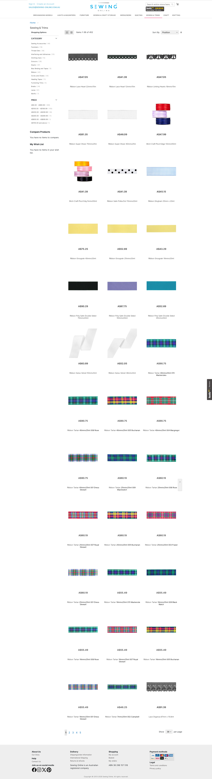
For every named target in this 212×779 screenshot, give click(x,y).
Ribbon (36, 72)
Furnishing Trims (39, 83)
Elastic (36, 65)
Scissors (37, 61)
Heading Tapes (39, 79)
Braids (36, 86)
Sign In (32, 4)
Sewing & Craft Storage (104, 15)
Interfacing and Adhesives (43, 54)
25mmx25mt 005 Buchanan (122, 545)
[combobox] (160, 4)
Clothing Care (39, 58)
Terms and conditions (158, 765)
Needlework (125, 15)
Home (33, 22)
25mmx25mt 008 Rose (161, 487)
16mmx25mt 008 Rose (83, 659)
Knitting (176, 15)
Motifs (35, 94)
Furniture (84, 15)
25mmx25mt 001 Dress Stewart (83, 603)
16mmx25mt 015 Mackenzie (122, 602)
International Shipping (79, 758)
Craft (166, 15)
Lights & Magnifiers (66, 15)
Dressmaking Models (43, 15)
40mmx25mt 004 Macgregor (161, 430)
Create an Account (45, 4)
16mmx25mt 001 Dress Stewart (83, 718)
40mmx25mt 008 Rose (83, 430)
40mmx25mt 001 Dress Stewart (83, 488)
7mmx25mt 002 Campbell (122, 717)
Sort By (155, 32)
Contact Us (36, 761)
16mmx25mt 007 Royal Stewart (122, 660)
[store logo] (104, 6)
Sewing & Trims (153, 15)
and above (41, 123)
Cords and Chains (40, 76)
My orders (113, 761)
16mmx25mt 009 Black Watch (161, 603)
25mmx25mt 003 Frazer (161, 545)
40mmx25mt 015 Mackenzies (161, 374)
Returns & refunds (77, 761)
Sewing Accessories (41, 43)
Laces (36, 90)
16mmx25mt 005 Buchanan (161, 659)
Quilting (138, 15)
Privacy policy (155, 768)
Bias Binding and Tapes (42, 68)
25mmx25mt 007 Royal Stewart (83, 546)
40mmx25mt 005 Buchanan (122, 430)
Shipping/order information (81, 755)
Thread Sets (38, 51)
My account (113, 755)
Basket (111, 758)
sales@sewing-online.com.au (44, 7)
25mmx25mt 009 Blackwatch (122, 488)
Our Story (36, 755)
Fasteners (37, 47)
